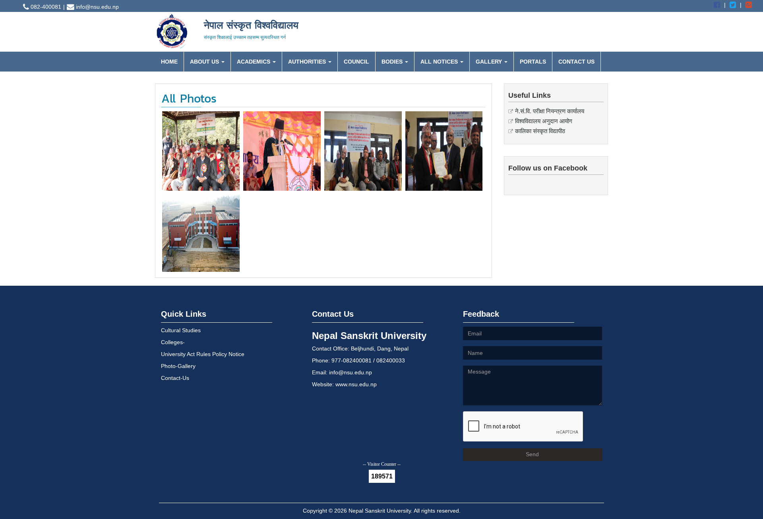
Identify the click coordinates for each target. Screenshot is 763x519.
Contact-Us (175, 378)
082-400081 (45, 7)
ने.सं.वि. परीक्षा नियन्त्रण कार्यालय (549, 111)
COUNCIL (356, 61)
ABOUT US (205, 61)
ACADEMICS (254, 61)
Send (532, 454)
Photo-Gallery (178, 366)
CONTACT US (576, 61)
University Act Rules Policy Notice (202, 354)
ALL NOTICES (439, 61)
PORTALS (533, 61)
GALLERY (490, 61)
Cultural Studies (181, 330)
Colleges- (173, 342)
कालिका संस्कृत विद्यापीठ (540, 131)
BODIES (393, 61)
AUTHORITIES (307, 61)
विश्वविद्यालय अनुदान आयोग (543, 121)
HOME (169, 61)
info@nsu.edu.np (96, 7)
